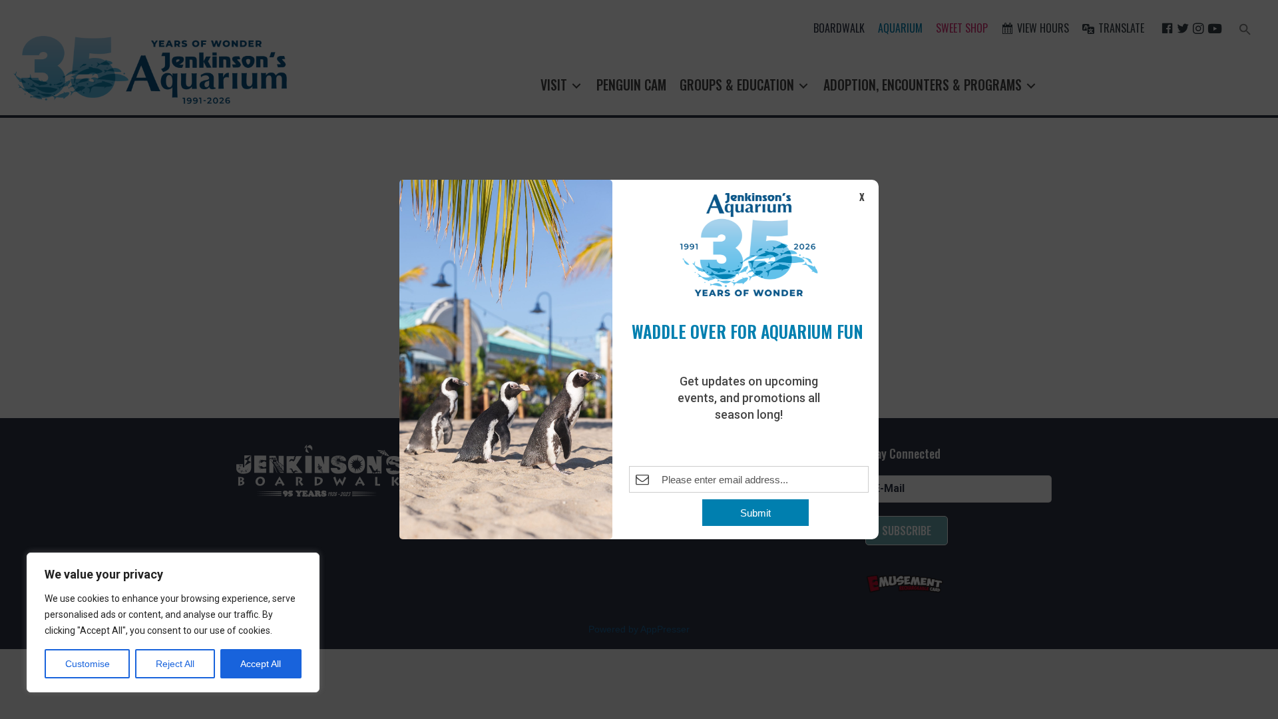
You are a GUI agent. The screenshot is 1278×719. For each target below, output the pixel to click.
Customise (87, 663)
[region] (173, 622)
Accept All (260, 663)
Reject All (175, 663)
